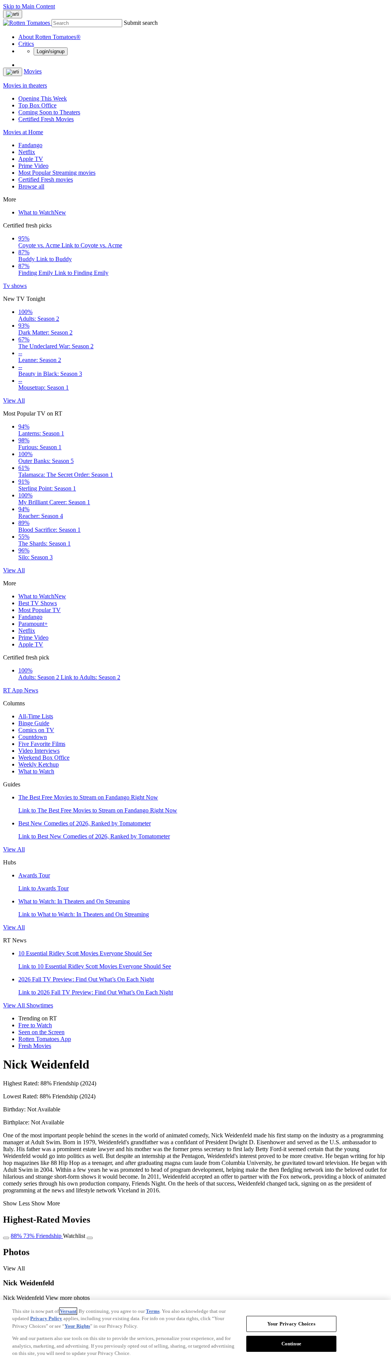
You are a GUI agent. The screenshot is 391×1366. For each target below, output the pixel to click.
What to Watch (42, 212)
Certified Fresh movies (45, 179)
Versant (68, 1311)
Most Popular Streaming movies (56, 172)
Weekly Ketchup (38, 764)
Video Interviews (39, 750)
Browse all (31, 186)
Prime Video (33, 165)
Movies (33, 71)
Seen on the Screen (41, 1032)
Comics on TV (36, 730)
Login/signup (51, 51)
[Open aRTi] (12, 14)
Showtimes (39, 1005)
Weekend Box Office (43, 757)
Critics (26, 44)
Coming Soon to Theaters (49, 112)
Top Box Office (37, 105)
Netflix (26, 152)
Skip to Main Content (29, 6)
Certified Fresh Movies (46, 119)
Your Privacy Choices (291, 1324)
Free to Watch (35, 1025)
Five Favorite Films (41, 744)
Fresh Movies (34, 1046)
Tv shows (15, 286)
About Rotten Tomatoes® (49, 37)
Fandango (30, 145)
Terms (153, 1311)
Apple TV (30, 159)
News (31, 690)
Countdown (32, 737)
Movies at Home (23, 132)
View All (14, 400)
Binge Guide (33, 723)
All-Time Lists (35, 716)
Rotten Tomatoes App (44, 1039)
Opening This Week (42, 98)
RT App (13, 690)
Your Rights (77, 1326)
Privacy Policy (46, 1318)
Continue (291, 1344)
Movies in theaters (25, 85)
